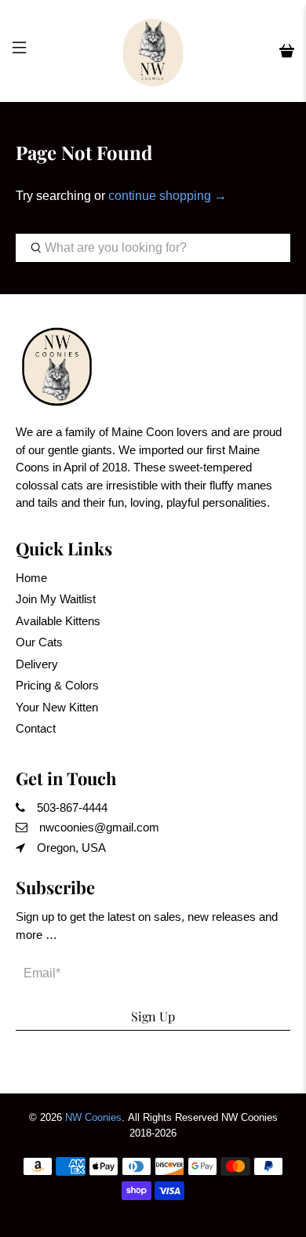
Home (31, 577)
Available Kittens (58, 621)
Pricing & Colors (57, 685)
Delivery (37, 664)
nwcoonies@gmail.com (99, 827)
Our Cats (39, 642)
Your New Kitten (57, 707)
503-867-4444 (72, 807)
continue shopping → (167, 195)
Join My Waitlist (56, 599)
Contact (36, 728)
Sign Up (153, 1016)
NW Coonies (93, 1117)
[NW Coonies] (153, 51)
